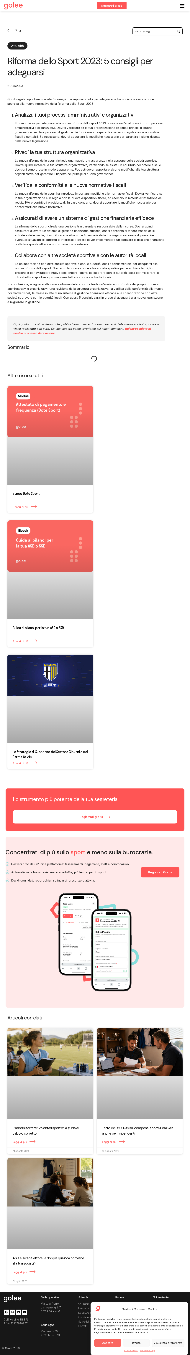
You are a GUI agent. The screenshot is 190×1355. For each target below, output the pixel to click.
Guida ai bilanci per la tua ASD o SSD (38, 627)
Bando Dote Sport (26, 493)
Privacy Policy (147, 1350)
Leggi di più (20, 1141)
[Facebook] (6, 1312)
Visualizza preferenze (168, 1343)
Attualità (17, 46)
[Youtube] (24, 1312)
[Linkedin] (18, 1312)
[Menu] (182, 6)
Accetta (107, 1343)
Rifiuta (136, 1343)
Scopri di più (21, 507)
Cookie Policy (131, 1350)
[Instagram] (12, 1312)
